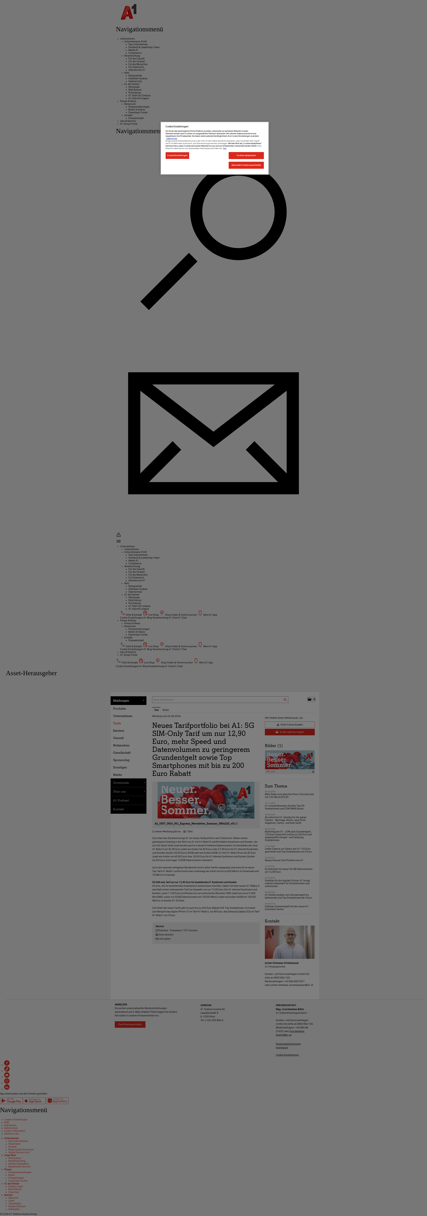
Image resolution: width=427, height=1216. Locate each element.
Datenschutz (171, 138)
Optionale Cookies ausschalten (246, 165)
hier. (225, 148)
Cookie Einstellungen (177, 155)
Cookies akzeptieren (246, 155)
